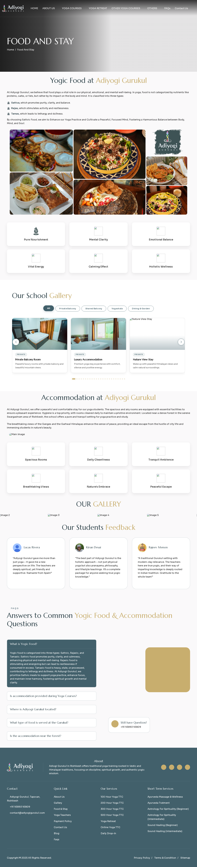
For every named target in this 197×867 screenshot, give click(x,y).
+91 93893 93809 (20, 806)
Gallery (58, 802)
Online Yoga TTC (110, 827)
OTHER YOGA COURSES (125, 8)
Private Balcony (67, 308)
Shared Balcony (93, 308)
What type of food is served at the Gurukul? (39, 722)
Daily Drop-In (108, 833)
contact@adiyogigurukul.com (27, 812)
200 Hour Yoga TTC (112, 802)
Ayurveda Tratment (159, 802)
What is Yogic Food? (23, 644)
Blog (56, 833)
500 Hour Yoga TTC (112, 815)
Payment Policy (63, 821)
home (10, 49)
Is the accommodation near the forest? (35, 736)
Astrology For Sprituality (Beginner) (168, 808)
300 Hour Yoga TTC (112, 808)
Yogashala (117, 308)
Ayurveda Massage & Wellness (165, 796)
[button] (16, 342)
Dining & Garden (141, 308)
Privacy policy (142, 857)
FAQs (167, 8)
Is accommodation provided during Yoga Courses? (43, 696)
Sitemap (185, 857)
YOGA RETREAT (98, 8)
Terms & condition (165, 857)
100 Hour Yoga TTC (112, 796)
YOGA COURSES (72, 8)
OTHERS (152, 8)
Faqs (56, 839)
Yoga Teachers (62, 815)
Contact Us (181, 8)
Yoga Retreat (108, 821)
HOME (34, 8)
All (48, 308)
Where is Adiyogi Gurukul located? (33, 709)
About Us (59, 796)
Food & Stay (61, 808)
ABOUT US (48, 8)
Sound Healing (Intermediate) (165, 831)
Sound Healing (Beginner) (163, 825)
